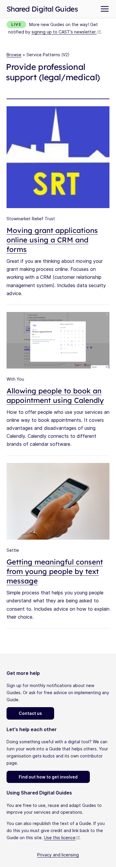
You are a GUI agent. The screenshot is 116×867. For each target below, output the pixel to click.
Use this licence (60, 837)
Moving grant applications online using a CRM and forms (52, 240)
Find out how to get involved (48, 776)
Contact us (30, 713)
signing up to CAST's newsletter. (64, 31)
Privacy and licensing (58, 854)
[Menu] (104, 9)
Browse (14, 54)
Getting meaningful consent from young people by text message (55, 571)
